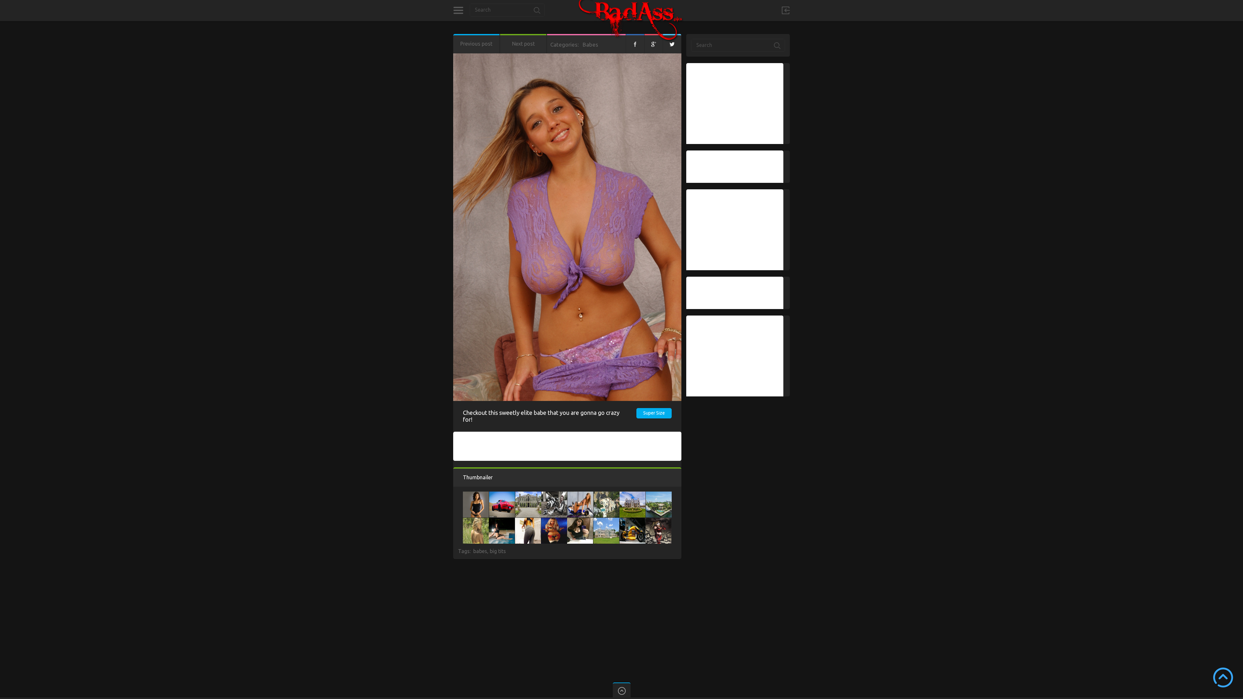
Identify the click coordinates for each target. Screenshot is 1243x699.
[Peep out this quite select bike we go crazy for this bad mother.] (632, 521)
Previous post (476, 44)
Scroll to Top (1223, 677)
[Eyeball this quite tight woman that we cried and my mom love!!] (476, 521)
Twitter (672, 43)
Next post (523, 44)
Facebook (635, 43)
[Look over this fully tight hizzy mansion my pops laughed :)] (606, 521)
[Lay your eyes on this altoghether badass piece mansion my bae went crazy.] (528, 495)
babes (480, 551)
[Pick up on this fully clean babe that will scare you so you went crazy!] (554, 521)
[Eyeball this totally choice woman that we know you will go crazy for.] (580, 521)
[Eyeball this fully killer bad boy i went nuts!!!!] (658, 521)
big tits (498, 551)
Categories (458, 10)
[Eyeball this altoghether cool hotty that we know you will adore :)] (502, 521)
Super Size (654, 413)
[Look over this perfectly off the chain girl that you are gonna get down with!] (476, 495)
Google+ (653, 43)
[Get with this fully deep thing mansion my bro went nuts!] (607, 495)
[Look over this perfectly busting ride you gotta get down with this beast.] (502, 495)
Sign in (785, 10)
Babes (590, 44)
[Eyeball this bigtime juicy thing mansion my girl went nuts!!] (659, 495)
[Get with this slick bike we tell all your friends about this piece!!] (554, 495)
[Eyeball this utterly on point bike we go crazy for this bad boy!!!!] (580, 495)
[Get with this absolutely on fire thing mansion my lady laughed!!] (632, 495)
